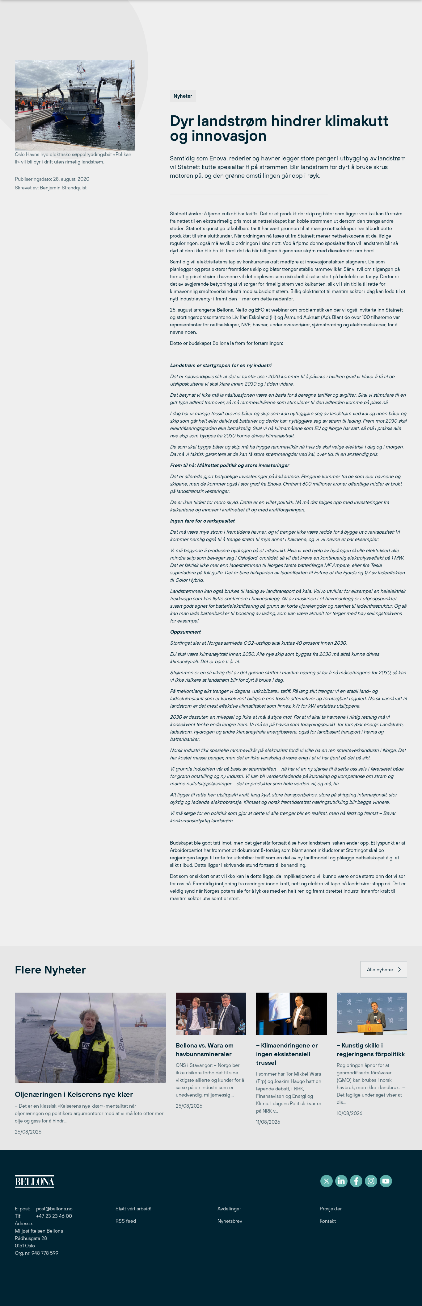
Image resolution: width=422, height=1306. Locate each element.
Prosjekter (331, 1208)
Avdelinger (229, 1208)
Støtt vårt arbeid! (133, 1208)
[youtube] (386, 1181)
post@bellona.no (54, 1208)
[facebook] (356, 1181)
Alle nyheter (380, 969)
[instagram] (371, 1181)
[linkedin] (341, 1181)
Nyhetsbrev (229, 1221)
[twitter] (326, 1181)
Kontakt (328, 1221)
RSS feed (126, 1221)
